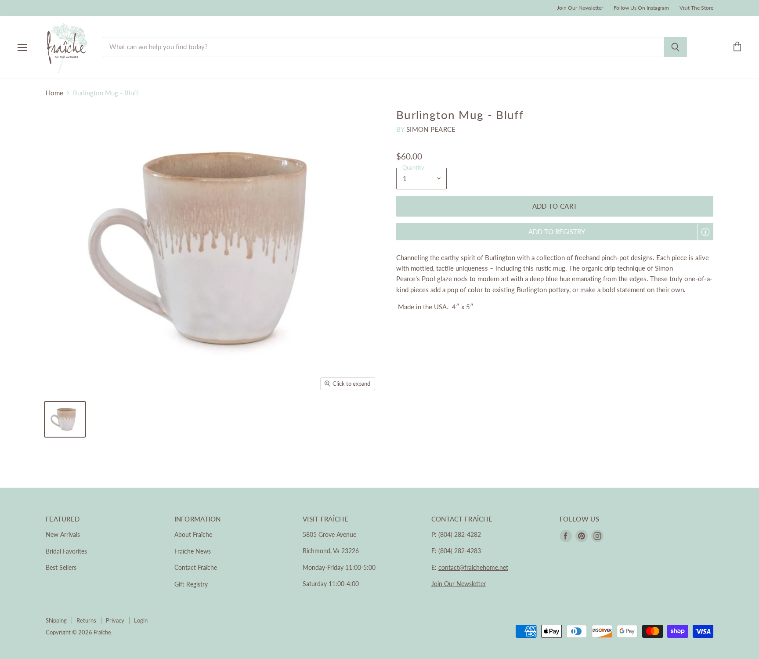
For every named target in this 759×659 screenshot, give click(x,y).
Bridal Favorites (66, 551)
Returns (86, 620)
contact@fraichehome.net (473, 567)
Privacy (115, 620)
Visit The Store (696, 8)
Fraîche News (192, 551)
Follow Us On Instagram (641, 8)
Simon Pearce (431, 129)
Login (141, 620)
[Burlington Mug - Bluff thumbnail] (65, 419)
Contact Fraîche (195, 567)
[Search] (675, 47)
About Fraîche (193, 534)
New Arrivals (63, 534)
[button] (554, 231)
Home (54, 93)
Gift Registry (191, 584)
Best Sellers (61, 567)
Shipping (56, 620)
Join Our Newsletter (580, 8)
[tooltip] (705, 232)
